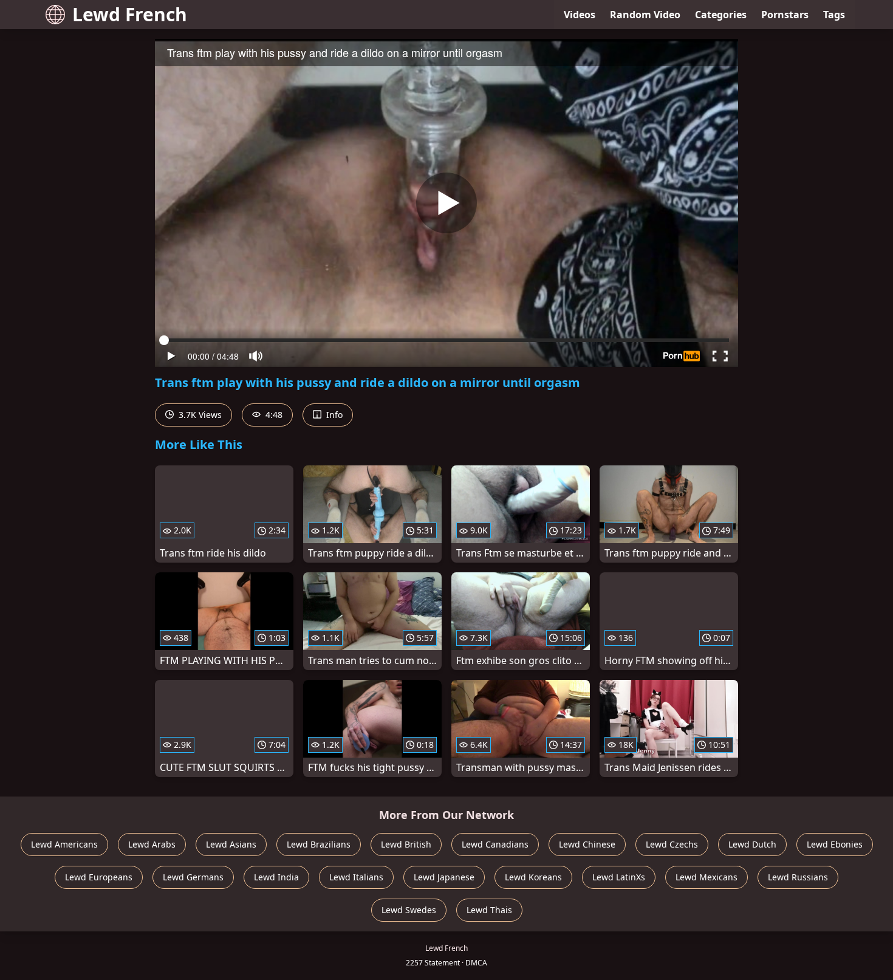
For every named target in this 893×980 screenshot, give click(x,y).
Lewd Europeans (98, 877)
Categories (721, 14)
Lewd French (129, 14)
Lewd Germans (193, 877)
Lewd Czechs (672, 844)
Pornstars (785, 14)
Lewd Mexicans (706, 877)
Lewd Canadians (495, 844)
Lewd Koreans (533, 877)
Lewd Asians (231, 844)
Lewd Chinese (587, 844)
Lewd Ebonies (835, 844)
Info (333, 414)
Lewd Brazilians (319, 844)
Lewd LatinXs (618, 877)
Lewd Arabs (152, 844)
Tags (834, 14)
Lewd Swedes (408, 910)
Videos (579, 14)
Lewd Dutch (752, 844)
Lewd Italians (356, 877)
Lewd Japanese (444, 877)
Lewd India (276, 877)
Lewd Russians (798, 877)
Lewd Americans (64, 844)
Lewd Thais (489, 910)
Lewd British (406, 844)
